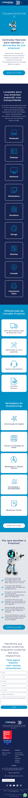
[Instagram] (21, 785)
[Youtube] (14, 785)
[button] (25, 2)
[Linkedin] (17, 785)
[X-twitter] (7, 785)
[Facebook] (10, 785)
